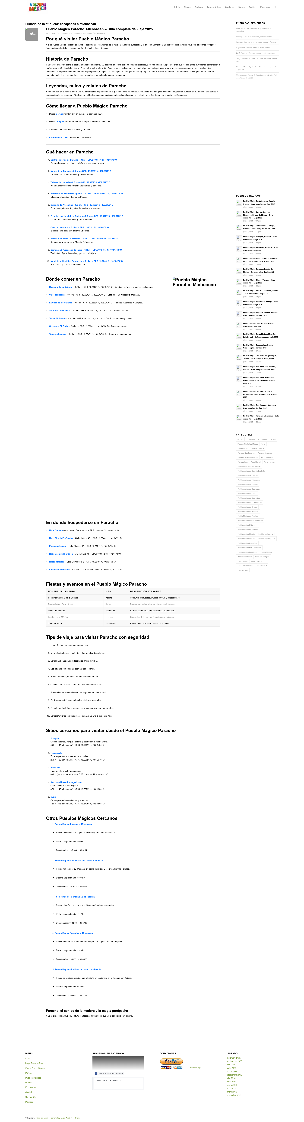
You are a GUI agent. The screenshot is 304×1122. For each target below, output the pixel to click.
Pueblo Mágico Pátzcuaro (67, 824)
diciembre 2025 (234, 1057)
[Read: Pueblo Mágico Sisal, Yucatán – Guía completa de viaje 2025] (239, 325)
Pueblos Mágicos (33, 1077)
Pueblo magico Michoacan (82, 33)
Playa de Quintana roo (246, 453)
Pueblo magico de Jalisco (247, 493)
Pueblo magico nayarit (266, 534)
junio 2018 (231, 1081)
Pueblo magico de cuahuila (248, 484)
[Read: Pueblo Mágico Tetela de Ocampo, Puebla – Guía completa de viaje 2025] (239, 292)
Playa (263, 443)
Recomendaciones (245, 556)
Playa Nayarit (256, 462)
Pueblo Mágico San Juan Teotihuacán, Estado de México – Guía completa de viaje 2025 (259, 380)
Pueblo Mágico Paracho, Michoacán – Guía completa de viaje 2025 (99, 28)
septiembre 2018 (234, 1074)
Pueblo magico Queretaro (247, 543)
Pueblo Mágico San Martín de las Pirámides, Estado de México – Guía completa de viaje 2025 (258, 215)
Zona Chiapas (243, 561)
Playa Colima (242, 448)
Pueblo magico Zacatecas (247, 552)
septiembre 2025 (234, 1061)
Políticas (29, 1101)
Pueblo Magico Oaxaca (246, 538)
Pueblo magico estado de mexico (250, 520)
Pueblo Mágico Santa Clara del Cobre (73, 860)
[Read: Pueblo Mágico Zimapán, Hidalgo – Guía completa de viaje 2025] (239, 238)
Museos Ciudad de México (248, 443)
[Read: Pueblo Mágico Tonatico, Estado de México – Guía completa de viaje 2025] (239, 271)
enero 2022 (232, 1071)
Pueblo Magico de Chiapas (248, 475)
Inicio (27, 1058)
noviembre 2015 (234, 1095)
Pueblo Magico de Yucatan (248, 516)
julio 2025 (231, 1064)
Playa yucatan (269, 462)
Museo (273, 439)
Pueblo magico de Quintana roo (250, 502)
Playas (28, 1072)
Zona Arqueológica (262, 556)
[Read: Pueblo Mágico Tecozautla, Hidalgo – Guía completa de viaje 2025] (239, 303)
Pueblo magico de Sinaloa (247, 507)
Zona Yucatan (243, 570)
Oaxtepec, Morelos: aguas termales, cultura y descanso (256, 42)
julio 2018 (231, 1078)
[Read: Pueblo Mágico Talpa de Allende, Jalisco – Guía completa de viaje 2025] (239, 314)
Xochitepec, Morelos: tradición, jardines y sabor (253, 36)
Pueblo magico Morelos (246, 534)
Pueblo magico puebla (266, 538)
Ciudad (240, 439)
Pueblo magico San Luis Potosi (249, 547)
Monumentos (263, 439)
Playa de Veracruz (265, 453)
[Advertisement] (257, 137)
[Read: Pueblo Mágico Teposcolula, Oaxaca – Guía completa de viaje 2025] (239, 347)
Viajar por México (42, 1117)
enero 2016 (232, 1091)
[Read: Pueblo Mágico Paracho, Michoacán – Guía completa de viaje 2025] (239, 417)
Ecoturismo (250, 439)
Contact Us (30, 1096)
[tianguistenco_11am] (31, 34)
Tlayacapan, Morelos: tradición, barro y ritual (253, 47)
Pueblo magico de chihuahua (249, 479)
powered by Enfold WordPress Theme (65, 1117)
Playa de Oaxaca (257, 448)
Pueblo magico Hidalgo (246, 525)
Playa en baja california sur (248, 457)
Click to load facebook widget (110, 1073)
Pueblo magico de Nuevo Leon (249, 498)
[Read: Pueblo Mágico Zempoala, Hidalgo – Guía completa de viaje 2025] (239, 249)
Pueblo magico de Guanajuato (249, 489)
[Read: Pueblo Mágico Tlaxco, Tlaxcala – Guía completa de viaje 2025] (239, 282)
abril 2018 (231, 1088)
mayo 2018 (232, 1084)
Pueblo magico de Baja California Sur (252, 471)
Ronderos (101, 33)
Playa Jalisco (243, 462)
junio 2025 (231, 1067)
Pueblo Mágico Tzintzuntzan (69, 896)
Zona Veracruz (261, 565)
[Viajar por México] (37, 7)
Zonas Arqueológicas (35, 1068)
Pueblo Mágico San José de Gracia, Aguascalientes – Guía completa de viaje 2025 (260, 394)
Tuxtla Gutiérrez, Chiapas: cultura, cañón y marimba (255, 53)
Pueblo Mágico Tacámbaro (68, 932)
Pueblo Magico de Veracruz (248, 511)
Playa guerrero (266, 457)
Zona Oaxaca (256, 561)
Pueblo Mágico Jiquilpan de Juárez (72, 969)
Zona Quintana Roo (245, 565)
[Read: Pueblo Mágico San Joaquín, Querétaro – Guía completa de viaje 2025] (239, 407)
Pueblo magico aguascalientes (249, 466)
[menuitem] (177, 7)
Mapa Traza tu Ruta (34, 1063)
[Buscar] (275, 7)
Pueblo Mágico (66, 33)
